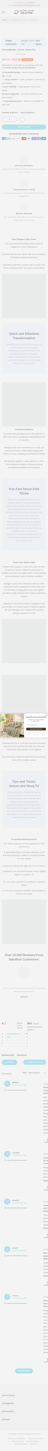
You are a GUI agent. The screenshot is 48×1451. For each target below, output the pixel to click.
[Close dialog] (46, 715)
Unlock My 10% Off (36, 729)
